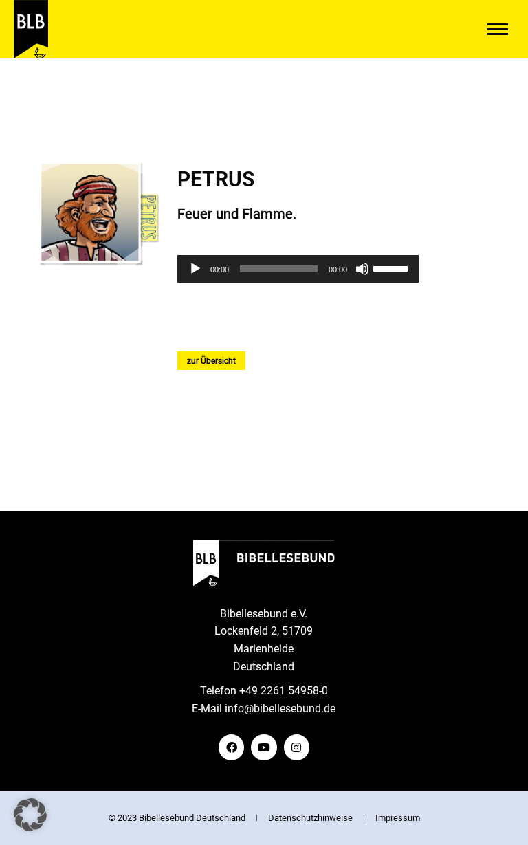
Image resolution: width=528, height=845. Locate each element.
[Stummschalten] (362, 269)
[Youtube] (263, 747)
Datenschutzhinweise (310, 818)
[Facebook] (231, 747)
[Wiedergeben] (195, 269)
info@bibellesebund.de (280, 708)
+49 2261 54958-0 (283, 690)
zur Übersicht (211, 361)
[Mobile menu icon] (497, 29)
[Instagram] (296, 747)
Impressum (397, 818)
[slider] (392, 267)
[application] (298, 269)
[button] (30, 814)
